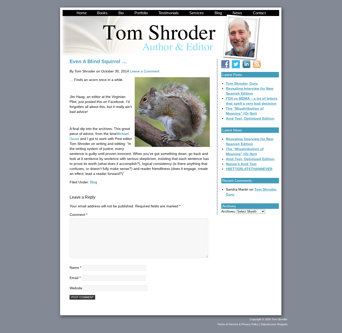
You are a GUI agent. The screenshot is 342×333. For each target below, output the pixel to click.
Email (75, 278)
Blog (93, 182)
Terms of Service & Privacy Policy (238, 324)
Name (75, 268)
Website (76, 288)
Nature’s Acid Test (241, 164)
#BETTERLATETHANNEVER (249, 169)
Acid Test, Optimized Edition (250, 118)
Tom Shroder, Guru (242, 83)
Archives (228, 211)
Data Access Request (274, 324)
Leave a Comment (144, 71)
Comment (78, 215)
